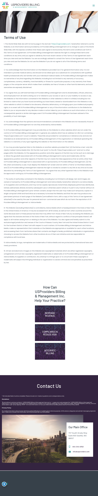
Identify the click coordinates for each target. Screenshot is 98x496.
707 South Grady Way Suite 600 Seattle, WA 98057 (77, 436)
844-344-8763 (78, 447)
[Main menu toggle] (93, 5)
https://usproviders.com (61, 44)
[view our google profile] (7, 483)
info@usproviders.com (81, 451)
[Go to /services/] (50, 314)
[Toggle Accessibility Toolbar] (4, 484)
